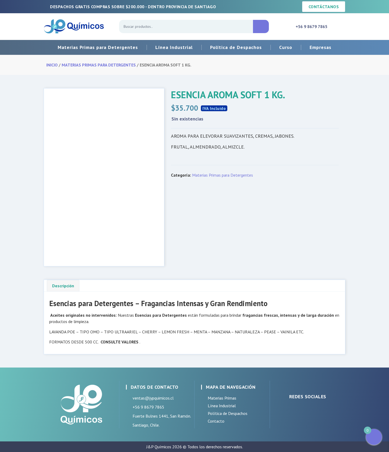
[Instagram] (301, 409)
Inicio (52, 65)
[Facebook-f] (288, 409)
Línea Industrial (174, 47)
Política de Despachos (236, 47)
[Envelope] (327, 409)
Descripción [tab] (63, 285)
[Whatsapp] (314, 409)
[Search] (261, 26)
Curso (285, 47)
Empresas (320, 47)
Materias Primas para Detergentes (98, 47)
